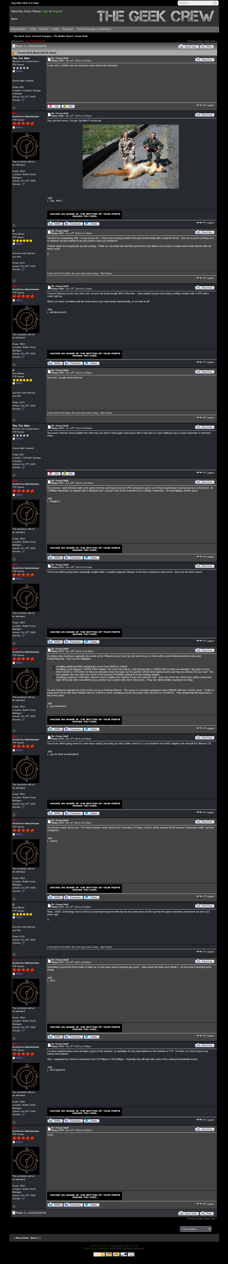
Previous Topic (195, 41)
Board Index (18, 29)
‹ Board (33, 1238)
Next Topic (210, 41)
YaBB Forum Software (95, 1248)
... (27, 45)
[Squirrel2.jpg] (131, 156)
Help (33, 29)
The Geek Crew (22, 36)
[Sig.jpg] (84, 214)
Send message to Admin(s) (94, 29)
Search (43, 29)
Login (45, 11)
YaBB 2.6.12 (130, 1245)
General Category (42, 36)
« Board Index (21, 1238)
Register (57, 11)
